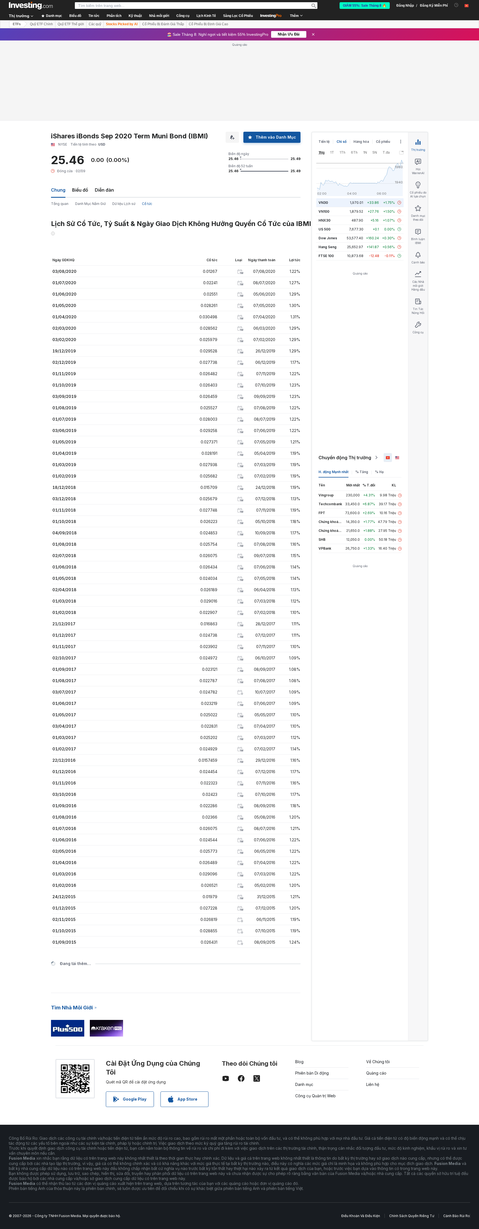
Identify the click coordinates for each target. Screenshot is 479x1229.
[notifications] (456, 5)
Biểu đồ (80, 190)
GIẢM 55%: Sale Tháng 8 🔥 (364, 5)
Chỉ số (341, 141)
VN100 (324, 211)
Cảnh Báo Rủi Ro (456, 1216)
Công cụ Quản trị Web (315, 1095)
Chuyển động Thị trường (345, 457)
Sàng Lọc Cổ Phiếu (238, 16)
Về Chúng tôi (378, 1061)
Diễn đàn (104, 190)
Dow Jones (328, 238)
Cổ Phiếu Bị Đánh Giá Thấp (163, 24)
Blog (299, 1061)
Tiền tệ (324, 141)
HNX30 (324, 220)
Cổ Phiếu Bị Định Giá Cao (208, 24)
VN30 (323, 202)
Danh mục (304, 1084)
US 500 (324, 229)
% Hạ (379, 472)
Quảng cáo (376, 1073)
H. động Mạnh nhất (333, 472)
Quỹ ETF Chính (41, 24)
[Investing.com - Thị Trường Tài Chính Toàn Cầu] (31, 5)
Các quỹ (95, 24)
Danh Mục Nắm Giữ (90, 204)
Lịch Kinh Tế (206, 16)
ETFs (17, 24)
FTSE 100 (326, 256)
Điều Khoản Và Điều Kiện (360, 1216)
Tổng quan (59, 204)
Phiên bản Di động (312, 1073)
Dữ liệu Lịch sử (123, 204)
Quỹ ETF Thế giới (71, 24)
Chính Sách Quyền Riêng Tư (411, 1216)
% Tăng (361, 472)
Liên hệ (372, 1084)
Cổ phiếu (383, 141)
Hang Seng (328, 247)
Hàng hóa (361, 141)
